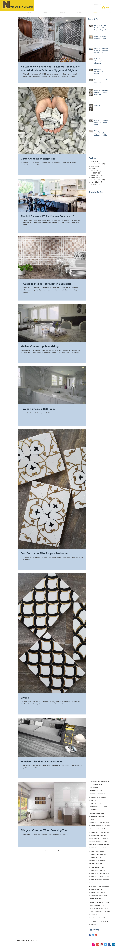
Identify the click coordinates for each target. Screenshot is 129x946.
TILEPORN (104, 908)
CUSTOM (107, 826)
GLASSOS (104, 838)
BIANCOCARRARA (94, 810)
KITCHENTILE (94, 870)
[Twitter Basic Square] (93, 935)
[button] (45, 12)
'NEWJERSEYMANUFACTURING (99, 781)
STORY (91, 905)
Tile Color (93, 918)
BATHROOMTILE (94, 807)
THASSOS (92, 908)
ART (90, 784)
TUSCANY (107, 911)
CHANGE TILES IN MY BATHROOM (100, 822)
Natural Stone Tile (97, 892)
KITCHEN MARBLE (95, 857)
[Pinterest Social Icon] (101, 944)
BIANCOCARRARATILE (96, 813)
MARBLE (102, 870)
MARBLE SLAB (93, 873)
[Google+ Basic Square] (96, 935)
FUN (101, 835)
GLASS (106, 835)
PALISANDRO (93, 895)
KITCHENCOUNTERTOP (96, 867)
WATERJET (92, 924)
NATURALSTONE (94, 889)
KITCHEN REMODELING (97, 861)
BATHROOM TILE (94, 800)
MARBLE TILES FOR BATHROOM (100, 876)
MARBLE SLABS (105, 873)
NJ (101, 889)
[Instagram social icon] (93, 944)
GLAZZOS (92, 841)
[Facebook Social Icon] (109, 944)
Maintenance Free (96, 883)
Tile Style (93, 921)
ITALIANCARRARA (95, 848)
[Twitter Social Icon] (105, 944)
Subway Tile (99, 905)
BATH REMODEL (94, 787)
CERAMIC (92, 819)
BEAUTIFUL (105, 807)
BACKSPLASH (97, 784)
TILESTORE (98, 911)
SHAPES (101, 899)
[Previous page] (45, 850)
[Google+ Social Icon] (97, 944)
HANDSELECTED (101, 841)
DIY (90, 829)
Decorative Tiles (96, 832)
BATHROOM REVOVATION (97, 797)
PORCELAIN (103, 895)
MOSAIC (106, 880)
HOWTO (106, 845)
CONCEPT (92, 826)
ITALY (104, 848)
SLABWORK (92, 902)
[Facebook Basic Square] (90, 935)
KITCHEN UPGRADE (95, 864)
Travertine (103, 921)
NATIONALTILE (104, 886)
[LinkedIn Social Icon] (113, 944)
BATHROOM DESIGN (95, 791)
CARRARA (101, 816)
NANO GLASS (93, 886)
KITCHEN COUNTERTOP (97, 851)
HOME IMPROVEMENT (96, 845)
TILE (98, 908)
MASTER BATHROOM (95, 880)
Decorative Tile (99, 829)
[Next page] (58, 850)
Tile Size (103, 918)
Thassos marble (95, 915)
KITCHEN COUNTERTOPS (97, 854)
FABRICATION (94, 835)
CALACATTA (93, 816)
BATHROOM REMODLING (97, 794)
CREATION (99, 826)
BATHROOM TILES (95, 803)
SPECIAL (100, 902)
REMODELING (93, 899)
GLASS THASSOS (94, 838)
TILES (91, 911)
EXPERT (107, 832)
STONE (107, 902)
